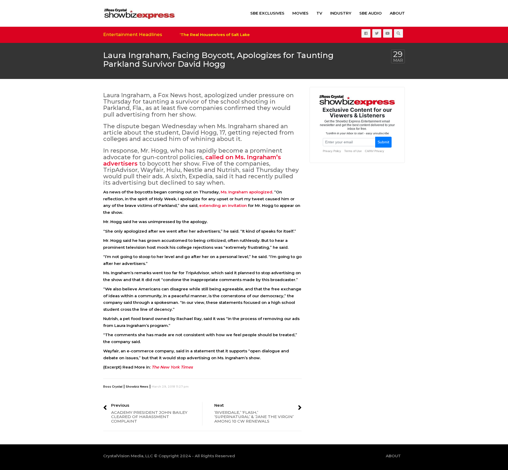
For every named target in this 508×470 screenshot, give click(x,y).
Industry (340, 13)
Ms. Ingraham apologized (246, 191)
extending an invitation (223, 205)
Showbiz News (137, 386)
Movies (300, 13)
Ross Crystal (113, 386)
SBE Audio (370, 13)
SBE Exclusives (267, 13)
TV (319, 13)
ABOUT (397, 13)
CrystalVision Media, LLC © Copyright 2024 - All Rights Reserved (169, 455)
